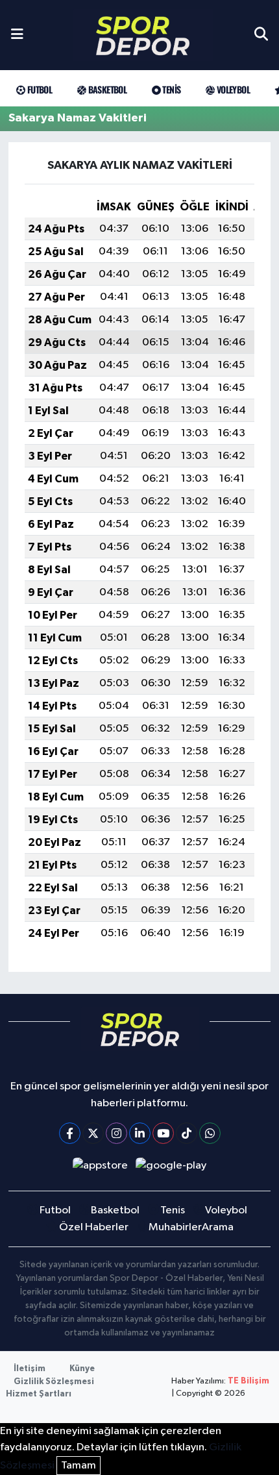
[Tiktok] (186, 1133)
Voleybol (232, 89)
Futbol (38, 89)
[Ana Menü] (17, 35)
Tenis (170, 89)
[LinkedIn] (140, 1133)
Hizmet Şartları (38, 1394)
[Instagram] (116, 1133)
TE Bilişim (248, 1381)
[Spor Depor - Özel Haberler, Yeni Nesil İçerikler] (143, 35)
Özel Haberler (93, 1227)
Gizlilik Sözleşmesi (54, 1382)
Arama (218, 1227)
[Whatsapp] (210, 1133)
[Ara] (261, 35)
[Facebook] (69, 1133)
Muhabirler (175, 1227)
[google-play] (171, 1168)
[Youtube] (163, 1133)
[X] (93, 1133)
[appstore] (99, 1168)
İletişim (29, 1369)
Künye (82, 1369)
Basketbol (106, 89)
